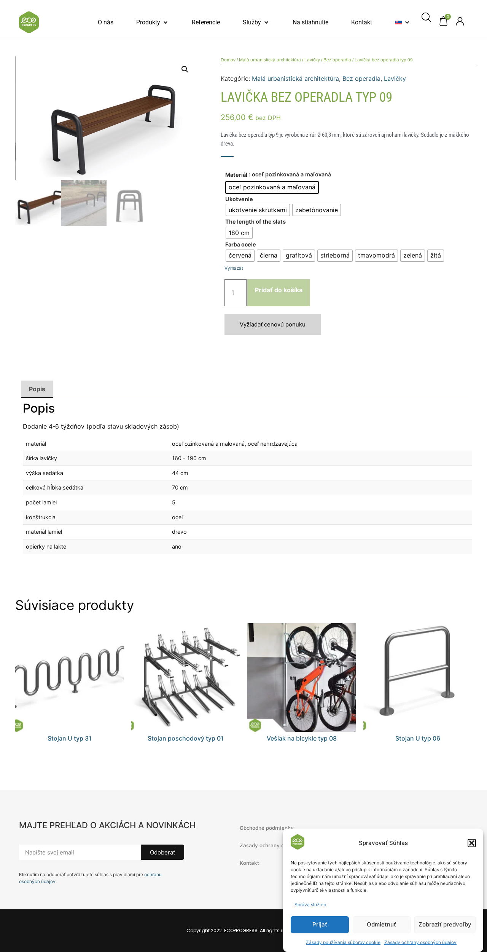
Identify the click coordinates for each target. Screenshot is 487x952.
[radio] (272, 187)
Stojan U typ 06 (417, 738)
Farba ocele (240, 244)
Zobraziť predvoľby (445, 924)
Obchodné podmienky (267, 827)
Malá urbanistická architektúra (270, 59)
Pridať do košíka (278, 290)
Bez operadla (337, 59)
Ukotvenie (239, 199)
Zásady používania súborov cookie (343, 942)
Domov (228, 59)
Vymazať (233, 268)
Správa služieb (310, 904)
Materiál (236, 175)
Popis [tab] (37, 389)
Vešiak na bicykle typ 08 (302, 738)
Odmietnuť (381, 924)
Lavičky (312, 59)
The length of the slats (255, 221)
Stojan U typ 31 (70, 738)
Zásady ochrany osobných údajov (420, 942)
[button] (472, 843)
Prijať (319, 924)
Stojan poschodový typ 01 (186, 738)
